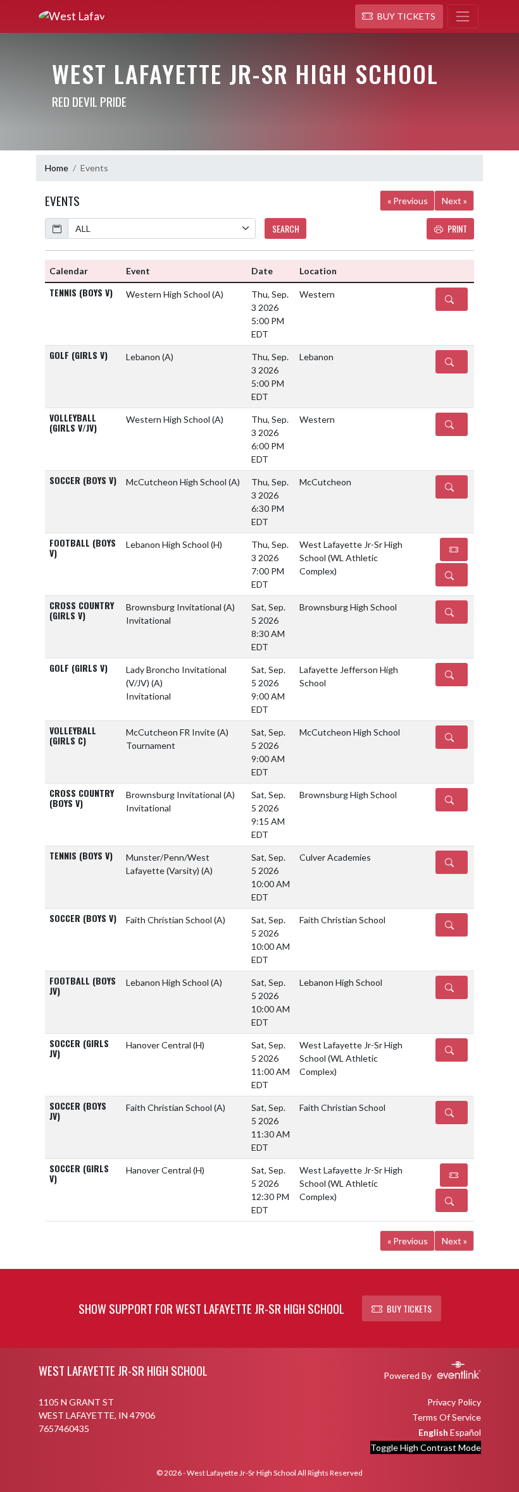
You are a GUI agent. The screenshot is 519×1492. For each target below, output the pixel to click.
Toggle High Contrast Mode (425, 1447)
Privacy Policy (454, 1402)
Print (457, 228)
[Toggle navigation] (462, 16)
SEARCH (285, 228)
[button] (399, 16)
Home (56, 167)
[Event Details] (451, 299)
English (433, 1432)
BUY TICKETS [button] (409, 1308)
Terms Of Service (446, 1417)
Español (465, 1432)
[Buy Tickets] (454, 549)
